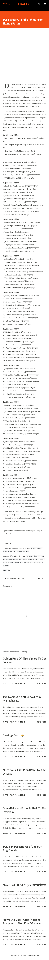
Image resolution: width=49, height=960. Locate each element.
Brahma (12, 579)
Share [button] (41, 579)
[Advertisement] (24, 54)
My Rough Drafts (16, 4)
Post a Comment (17, 684)
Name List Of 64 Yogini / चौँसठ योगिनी (24, 885)
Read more (41, 684)
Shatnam (20, 579)
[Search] (39, 4)
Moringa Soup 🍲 (13, 735)
